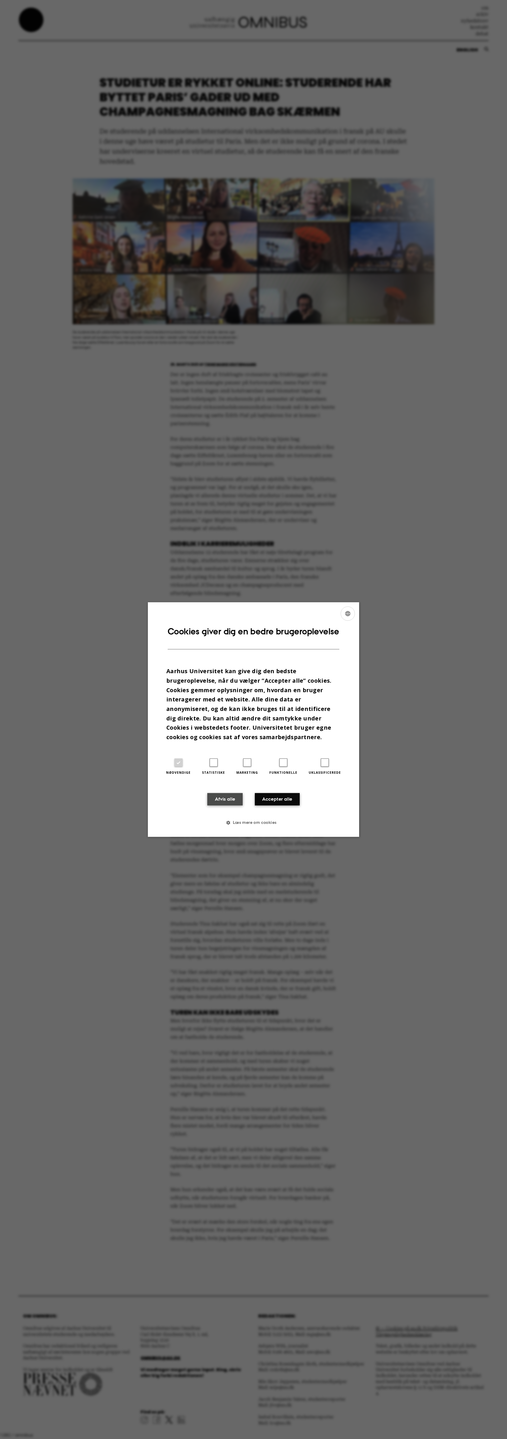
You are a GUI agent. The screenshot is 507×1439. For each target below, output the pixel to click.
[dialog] (253, 719)
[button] (253, 822)
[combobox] (347, 613)
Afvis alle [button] (225, 799)
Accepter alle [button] (277, 799)
